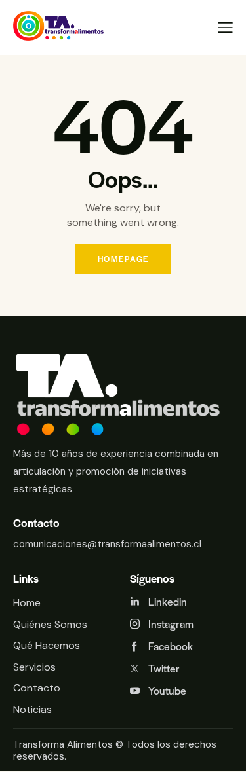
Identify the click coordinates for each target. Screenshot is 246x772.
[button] (225, 28)
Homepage (123, 259)
